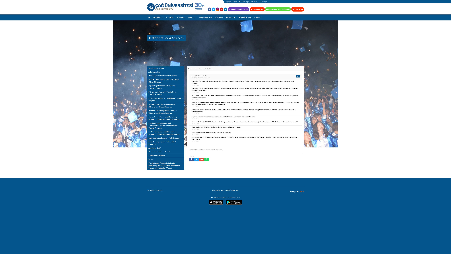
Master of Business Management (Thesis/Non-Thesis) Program (161, 105)
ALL (298, 76)
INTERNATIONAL (244, 17)
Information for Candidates (279, 9)
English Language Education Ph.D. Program (162, 143)
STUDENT (219, 17)
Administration (154, 72)
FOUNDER (169, 17)
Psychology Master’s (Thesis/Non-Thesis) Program (162, 87)
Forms (150, 159)
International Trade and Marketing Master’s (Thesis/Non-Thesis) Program (163, 118)
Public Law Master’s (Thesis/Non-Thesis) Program (164, 99)
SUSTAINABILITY (205, 17)
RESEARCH (230, 17)
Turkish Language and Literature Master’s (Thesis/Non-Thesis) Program (163, 133)
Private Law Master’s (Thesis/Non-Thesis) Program (162, 93)
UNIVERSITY (158, 17)
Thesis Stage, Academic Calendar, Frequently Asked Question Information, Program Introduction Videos (164, 165)
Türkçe (264, 2)
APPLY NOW (297, 9)
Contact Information (156, 156)
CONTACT (258, 17)
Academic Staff (154, 148)
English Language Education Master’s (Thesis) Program (163, 80)
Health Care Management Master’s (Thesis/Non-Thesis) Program (162, 112)
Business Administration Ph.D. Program (164, 138)
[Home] (175, 6)
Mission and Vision (156, 68)
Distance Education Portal (159, 152)
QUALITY (191, 17)
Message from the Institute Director (162, 76)
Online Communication (239, 9)
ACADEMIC (181, 17)
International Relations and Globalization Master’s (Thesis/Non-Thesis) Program (163, 125)
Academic (191, 69)
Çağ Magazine (258, 9)
